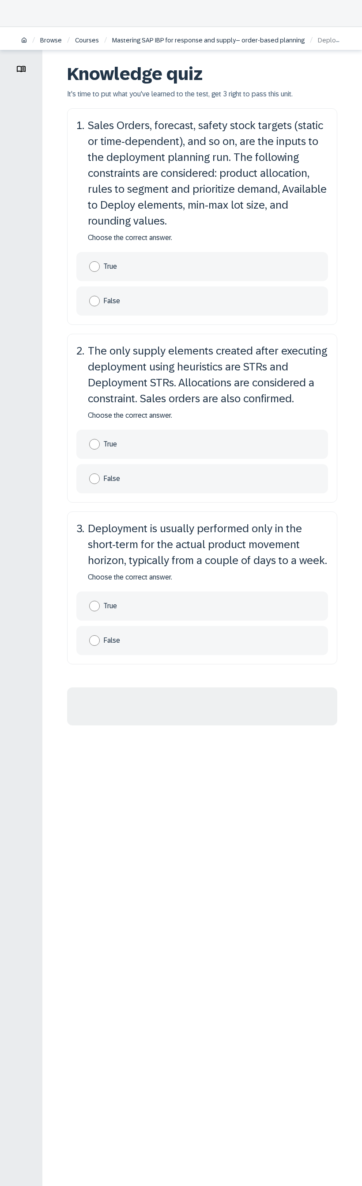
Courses (87, 40)
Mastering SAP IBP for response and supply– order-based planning (208, 40)
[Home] (24, 41)
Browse (51, 40)
